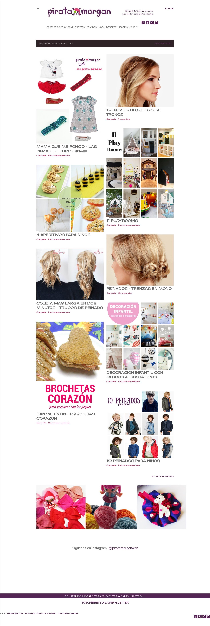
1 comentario (124, 119)
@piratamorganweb (123, 548)
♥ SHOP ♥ (133, 27)
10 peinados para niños (133, 461)
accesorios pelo (56, 27)
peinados (91, 27)
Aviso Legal (30, 613)
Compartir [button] (41, 155)
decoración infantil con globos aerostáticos (134, 374)
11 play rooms (122, 220)
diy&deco (111, 27)
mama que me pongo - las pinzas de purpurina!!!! (66, 148)
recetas (123, 27)
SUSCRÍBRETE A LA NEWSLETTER (105, 602)
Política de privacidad (46, 613)
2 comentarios (125, 293)
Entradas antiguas (163, 476)
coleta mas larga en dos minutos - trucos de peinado (69, 305)
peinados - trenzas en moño (139, 288)
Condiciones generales (68, 613)
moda (101, 27)
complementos (76, 27)
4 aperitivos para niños (63, 235)
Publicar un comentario (59, 155)
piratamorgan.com (15, 613)
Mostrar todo (163, 43)
